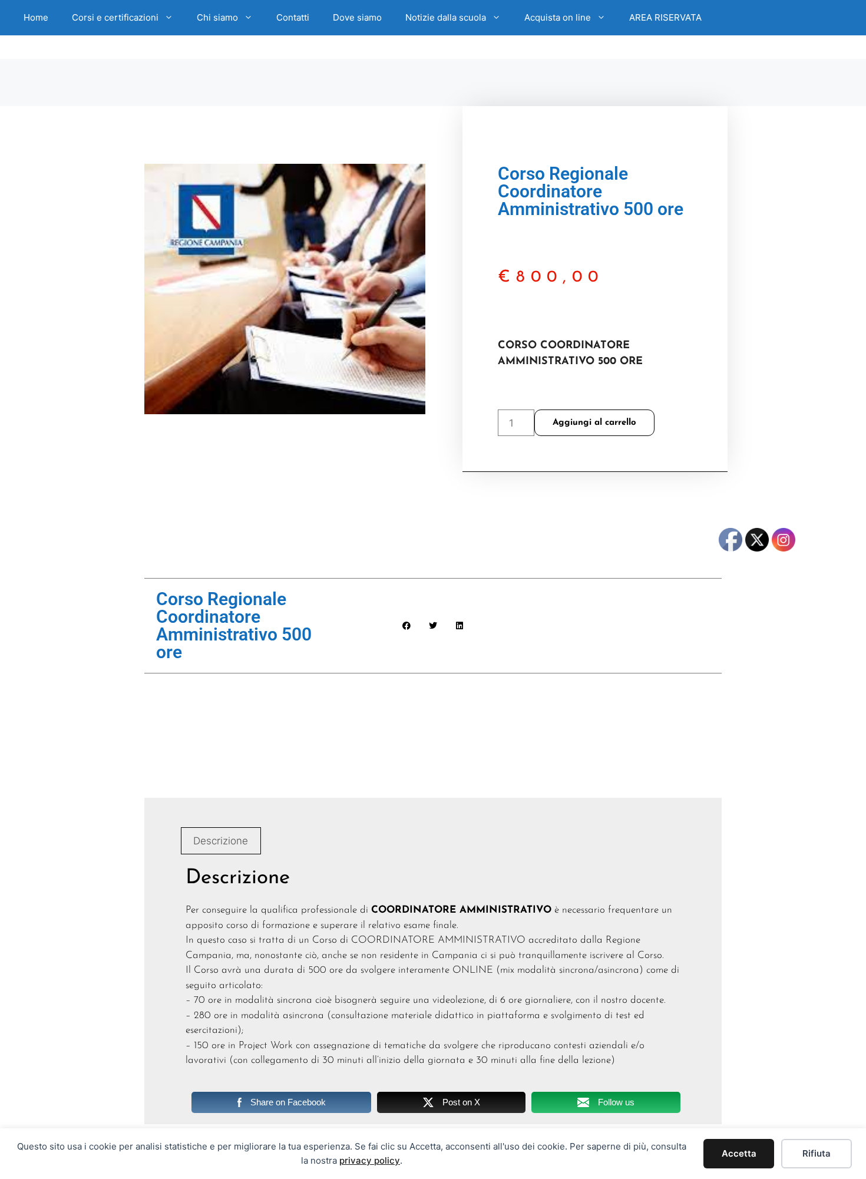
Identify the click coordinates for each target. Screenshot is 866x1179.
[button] (407, 626)
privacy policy (369, 1160)
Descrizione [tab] (220, 841)
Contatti (292, 17)
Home (36, 17)
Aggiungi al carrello (594, 422)
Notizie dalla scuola (445, 17)
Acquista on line (557, 17)
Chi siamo (217, 17)
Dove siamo (357, 17)
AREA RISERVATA (665, 17)
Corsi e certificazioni (115, 17)
